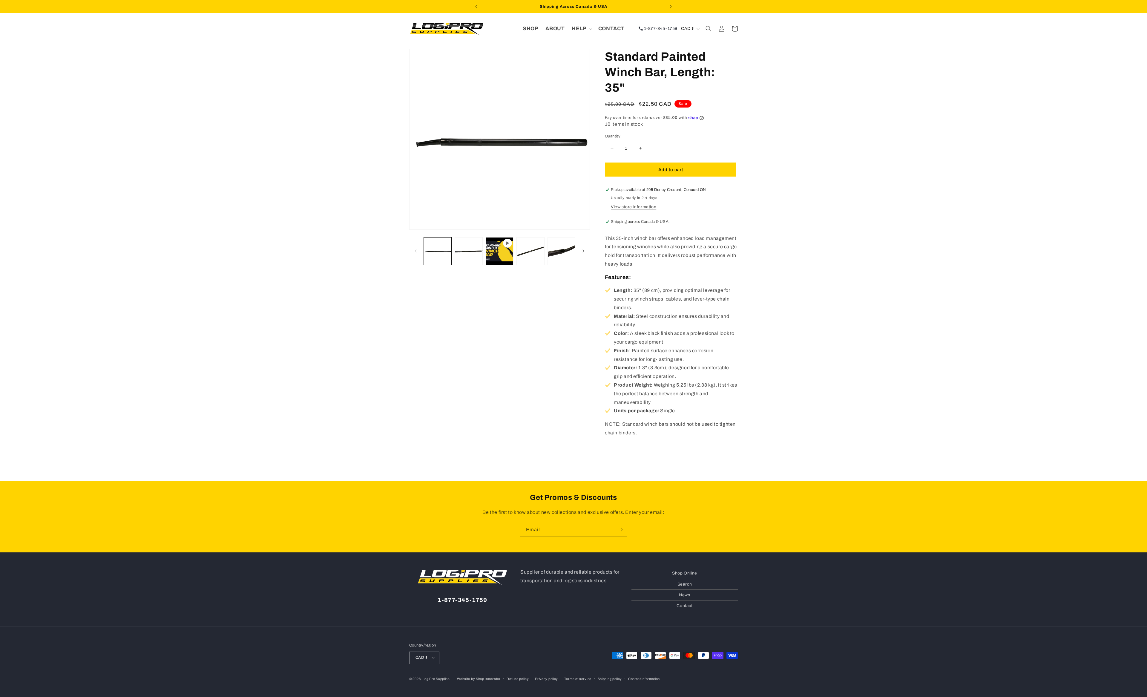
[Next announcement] (670, 6)
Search (684, 584)
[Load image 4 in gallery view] (561, 251)
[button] (581, 29)
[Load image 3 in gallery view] (530, 251)
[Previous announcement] (476, 6)
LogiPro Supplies (436, 678)
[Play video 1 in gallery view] (499, 251)
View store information (633, 207)
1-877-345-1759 (660, 28)
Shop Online (684, 573)
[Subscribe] (620, 530)
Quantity (612, 136)
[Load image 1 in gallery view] (438, 251)
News (684, 594)
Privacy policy (546, 678)
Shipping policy (610, 678)
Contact (684, 605)
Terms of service (577, 678)
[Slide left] (415, 251)
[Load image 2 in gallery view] (468, 251)
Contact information (644, 678)
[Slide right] (583, 251)
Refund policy (518, 678)
